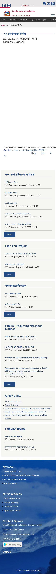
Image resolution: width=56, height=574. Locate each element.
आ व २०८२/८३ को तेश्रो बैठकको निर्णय (18, 224)
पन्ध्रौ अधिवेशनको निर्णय (13, 294)
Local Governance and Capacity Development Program (27, 408)
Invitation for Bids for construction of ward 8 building (26, 358)
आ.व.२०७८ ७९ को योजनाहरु (14, 264)
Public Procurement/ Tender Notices (21, 475)
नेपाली (32, 5)
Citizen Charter (11, 506)
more (9, 234)
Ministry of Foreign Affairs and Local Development (25, 412)
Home (3, 25)
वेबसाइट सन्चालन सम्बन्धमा (13, 436)
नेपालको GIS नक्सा (11, 405)
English (25, 5)
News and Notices (12, 471)
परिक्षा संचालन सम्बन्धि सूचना (15, 20)
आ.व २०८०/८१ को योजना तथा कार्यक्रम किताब (20, 254)
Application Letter (12, 510)
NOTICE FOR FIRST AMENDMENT (19, 347)
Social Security (11, 502)
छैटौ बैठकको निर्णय (11, 193)
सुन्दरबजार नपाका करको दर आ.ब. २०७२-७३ (19, 447)
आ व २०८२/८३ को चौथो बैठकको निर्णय (17, 214)
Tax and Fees (10, 483)
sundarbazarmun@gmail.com (21, 534)
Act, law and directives (15, 479)
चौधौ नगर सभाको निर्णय (12, 304)
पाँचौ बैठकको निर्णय (11, 203)
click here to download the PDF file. (30, 150)
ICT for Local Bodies (13, 402)
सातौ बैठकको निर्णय (11, 182)
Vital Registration (12, 498)
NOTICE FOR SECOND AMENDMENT (20, 337)
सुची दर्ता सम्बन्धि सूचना (36, 20)
